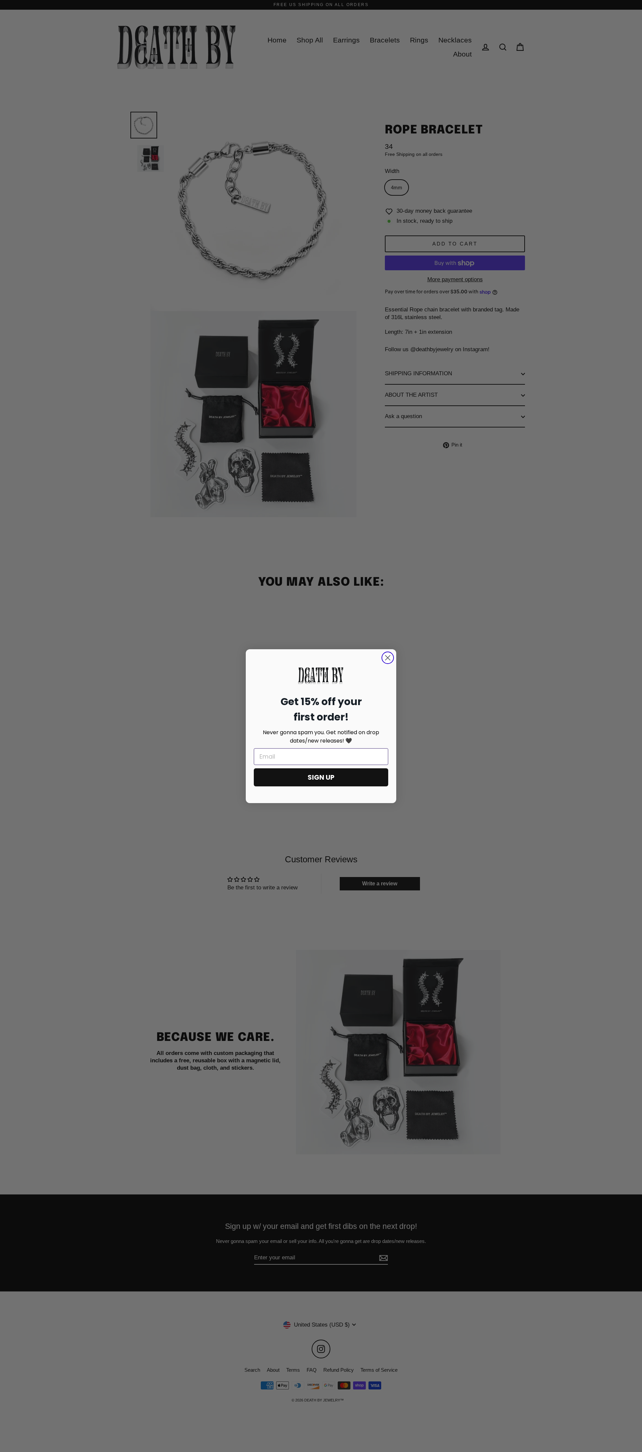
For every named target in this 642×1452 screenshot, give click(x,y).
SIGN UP (321, 777)
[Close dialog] (388, 658)
